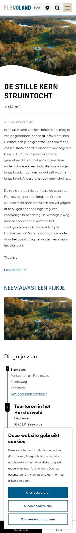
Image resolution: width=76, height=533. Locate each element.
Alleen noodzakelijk (38, 506)
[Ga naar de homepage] (17, 7)
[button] (34, 238)
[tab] (38, 74)
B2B (37, 8)
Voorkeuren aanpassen (38, 519)
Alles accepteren (38, 492)
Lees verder (13, 270)
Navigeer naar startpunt (29, 394)
